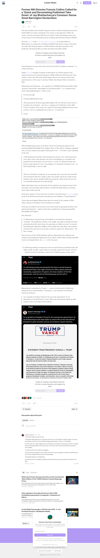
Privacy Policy (62, 540)
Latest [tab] (27, 472)
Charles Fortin (28, 435)
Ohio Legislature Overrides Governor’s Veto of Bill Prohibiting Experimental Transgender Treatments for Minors (41, 495)
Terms (53, 547)
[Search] (77, 2)
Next (73, 409)
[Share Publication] (80, 2)
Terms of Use (58, 538)
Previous (27, 409)
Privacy (49, 547)
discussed (71, 194)
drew (48, 288)
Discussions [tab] (33, 472)
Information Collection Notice (49, 540)
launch (30, 42)
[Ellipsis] (77, 434)
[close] (65, 515)
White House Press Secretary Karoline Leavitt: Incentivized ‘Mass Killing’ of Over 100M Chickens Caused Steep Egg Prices (43, 479)
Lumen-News (28, 21)
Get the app (58, 551)
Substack (42, 554)
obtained (29, 73)
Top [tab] (23, 472)
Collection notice (60, 547)
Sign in (95, 3)
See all (25, 523)
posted (44, 240)
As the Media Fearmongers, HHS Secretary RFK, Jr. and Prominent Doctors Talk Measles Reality (41, 510)
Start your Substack (46, 551)
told (59, 150)
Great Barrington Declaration (46, 42)
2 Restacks (39, 398)
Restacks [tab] (32, 420)
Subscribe (87, 3)
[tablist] (28, 420)
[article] (50, 482)
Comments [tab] (25, 420)
